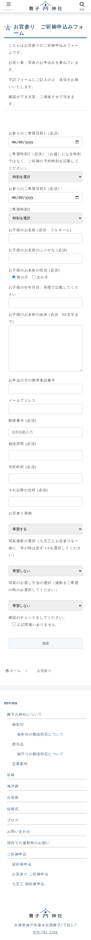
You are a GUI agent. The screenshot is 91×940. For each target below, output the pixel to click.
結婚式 (13, 809)
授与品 (18, 744)
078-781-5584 (45, 932)
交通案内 (20, 764)
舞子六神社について (24, 714)
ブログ (13, 820)
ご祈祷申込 (17, 854)
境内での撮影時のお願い (28, 843)
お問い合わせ (18, 831)
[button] (80, 702)
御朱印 (18, 724)
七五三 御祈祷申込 (28, 884)
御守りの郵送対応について (40, 754)
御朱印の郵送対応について (40, 734)
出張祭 (13, 797)
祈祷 (11, 775)
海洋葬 (13, 786)
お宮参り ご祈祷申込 (30, 874)
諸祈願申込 (22, 864)
